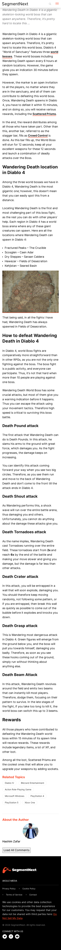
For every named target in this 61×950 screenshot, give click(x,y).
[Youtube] (18, 936)
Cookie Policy (28, 888)
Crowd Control (38, 135)
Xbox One (30, 802)
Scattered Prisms (44, 114)
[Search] (50, 4)
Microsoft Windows (14, 796)
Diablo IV (9, 783)
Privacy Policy (8, 888)
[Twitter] (5, 936)
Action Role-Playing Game (18, 789)
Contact (33, 894)
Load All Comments (16, 850)
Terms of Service (14, 894)
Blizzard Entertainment (32, 783)
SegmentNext (15, 3)
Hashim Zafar (11, 841)
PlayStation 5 (11, 802)
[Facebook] (12, 936)
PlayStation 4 (37, 796)
